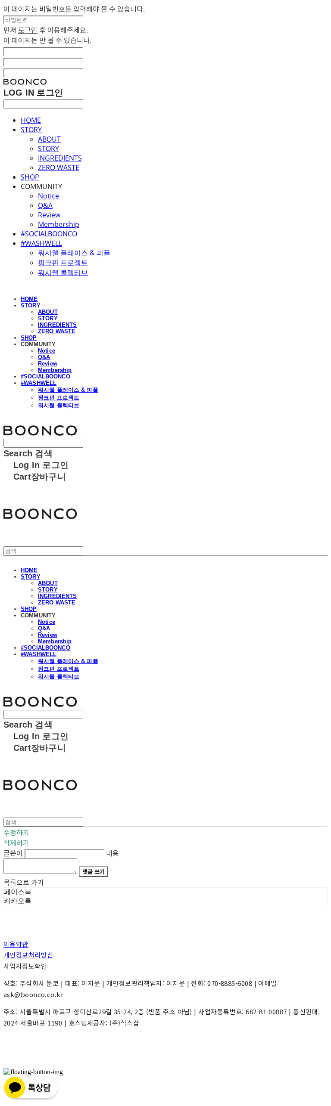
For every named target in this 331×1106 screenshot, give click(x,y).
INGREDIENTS (60, 158)
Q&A (45, 205)
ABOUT (49, 139)
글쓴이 (13, 853)
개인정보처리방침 (28, 954)
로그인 (27, 30)
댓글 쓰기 (93, 871)
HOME (31, 120)
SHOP (30, 177)
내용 (112, 853)
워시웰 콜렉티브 (63, 272)
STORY (31, 129)
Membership (58, 224)
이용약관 (15, 943)
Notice (48, 196)
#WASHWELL (41, 243)
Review (49, 215)
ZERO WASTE (58, 167)
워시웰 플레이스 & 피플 (74, 252)
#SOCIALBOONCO (49, 234)
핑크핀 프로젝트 (63, 262)
